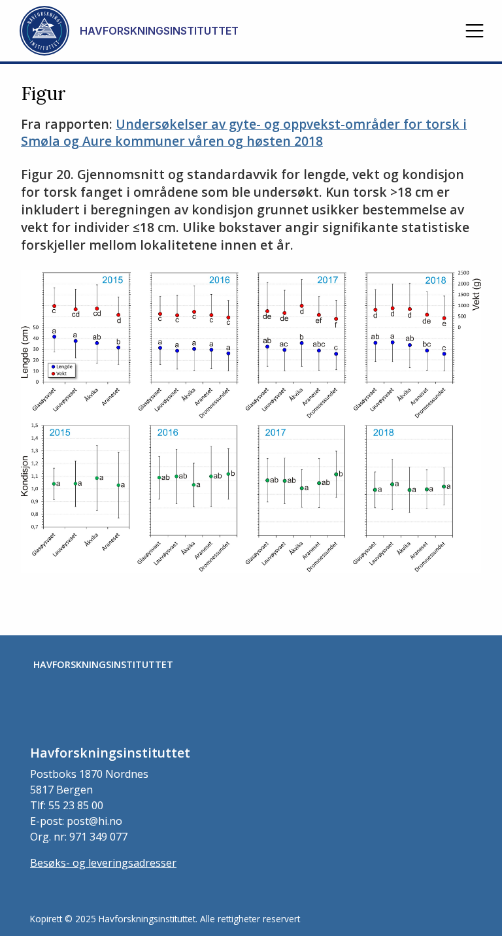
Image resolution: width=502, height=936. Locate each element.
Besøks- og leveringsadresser (103, 863)
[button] (474, 30)
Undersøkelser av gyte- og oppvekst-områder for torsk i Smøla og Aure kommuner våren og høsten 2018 (244, 132)
